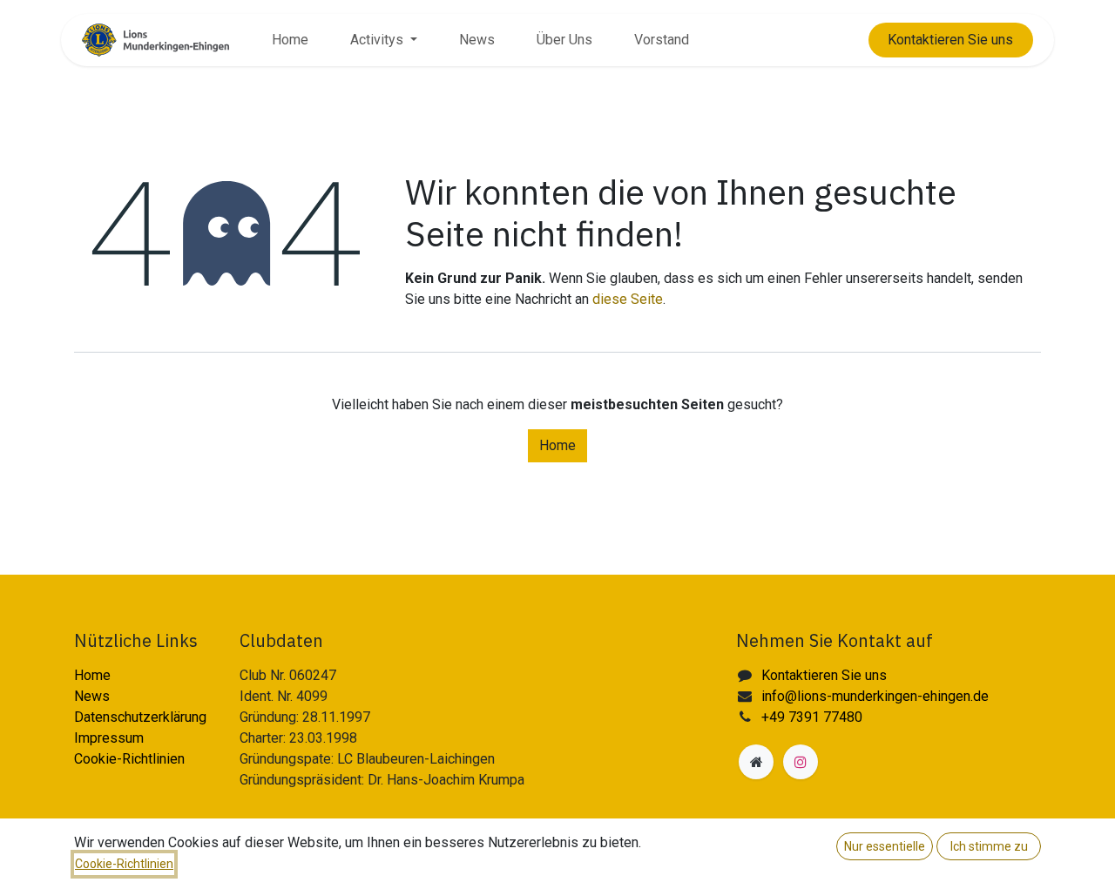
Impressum (109, 738)
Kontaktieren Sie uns (824, 675)
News (92, 696)
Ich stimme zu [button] (989, 846)
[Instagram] (800, 761)
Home (557, 445)
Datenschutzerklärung (140, 717)
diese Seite (627, 299)
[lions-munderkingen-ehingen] (756, 761)
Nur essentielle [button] (884, 846)
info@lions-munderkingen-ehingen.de (875, 696)
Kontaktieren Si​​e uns (950, 39)
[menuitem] (290, 40)
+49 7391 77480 (811, 717)
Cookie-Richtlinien (129, 759)
